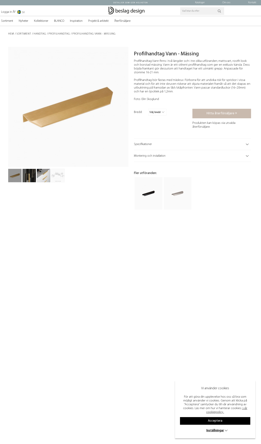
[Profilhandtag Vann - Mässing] (15, 175)
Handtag (40, 33)
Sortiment (7, 21)
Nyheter (23, 21)
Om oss (226, 2)
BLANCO (59, 21)
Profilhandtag (59, 33)
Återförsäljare (122, 21)
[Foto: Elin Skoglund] (29, 175)
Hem (11, 33)
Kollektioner (41, 21)
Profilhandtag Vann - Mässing (94, 33)
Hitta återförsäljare (221, 113)
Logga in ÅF (8, 12)
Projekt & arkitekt (98, 21)
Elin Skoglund (150, 99)
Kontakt (252, 2)
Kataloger (200, 2)
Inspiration (76, 21)
